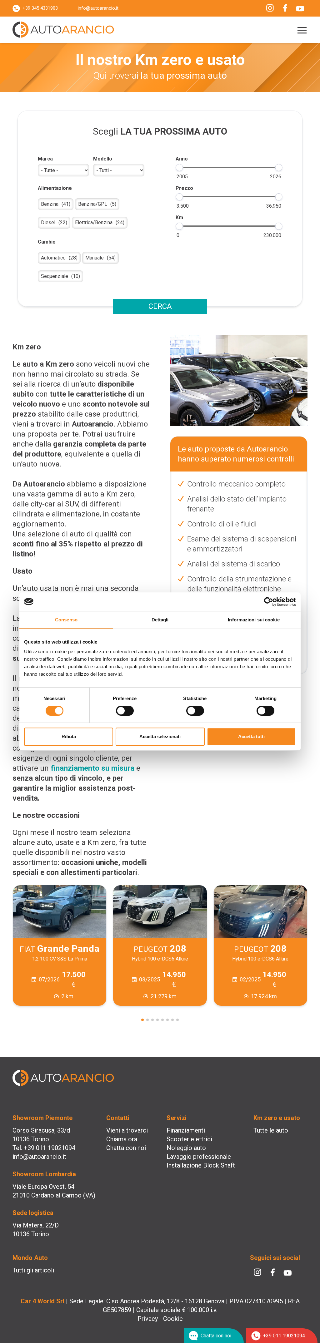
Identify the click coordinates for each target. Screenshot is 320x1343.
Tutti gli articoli (33, 1270)
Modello (102, 159)
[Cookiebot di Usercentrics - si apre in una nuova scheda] (268, 601)
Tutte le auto (270, 1130)
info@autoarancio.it (98, 8)
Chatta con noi (126, 1148)
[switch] (125, 711)
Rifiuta (69, 736)
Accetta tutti (251, 736)
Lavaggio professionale (199, 1156)
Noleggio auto (186, 1148)
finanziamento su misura (92, 768)
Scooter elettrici (189, 1139)
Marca (45, 159)
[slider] (179, 167)
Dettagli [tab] (160, 619)
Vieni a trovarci (127, 1130)
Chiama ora (121, 1139)
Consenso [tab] (66, 619)
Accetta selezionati (160, 736)
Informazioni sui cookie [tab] (253, 619)
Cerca (160, 306)
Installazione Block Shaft (201, 1165)
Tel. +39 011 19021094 (43, 1148)
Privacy (148, 1318)
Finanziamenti (186, 1130)
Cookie (173, 1318)
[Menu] (301, 30)
